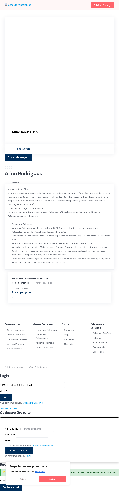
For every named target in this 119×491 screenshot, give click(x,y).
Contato (68, 343)
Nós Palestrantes (38, 367)
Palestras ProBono (102, 333)
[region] (38, 473)
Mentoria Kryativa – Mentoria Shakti (31, 278)
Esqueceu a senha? (9, 408)
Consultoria (99, 347)
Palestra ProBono (45, 342)
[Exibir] (40, 390)
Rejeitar (23, 479)
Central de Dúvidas (17, 339)
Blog (66, 334)
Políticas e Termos (14, 367)
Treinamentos (100, 342)
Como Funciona (15, 330)
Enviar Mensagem (18, 157)
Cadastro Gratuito (33, 402)
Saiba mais (40, 471)
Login (28, 455)
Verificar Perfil (14, 348)
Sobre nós (69, 330)
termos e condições (42, 445)
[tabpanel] (59, 227)
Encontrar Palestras (46, 330)
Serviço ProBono (16, 343)
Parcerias (69, 339)
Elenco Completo (16, 334)
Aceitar (52, 479)
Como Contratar (44, 347)
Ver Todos (98, 351)
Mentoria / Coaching (42, 283)
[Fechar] (66, 464)
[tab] (61, 182)
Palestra (97, 337)
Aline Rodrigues (20, 283)
